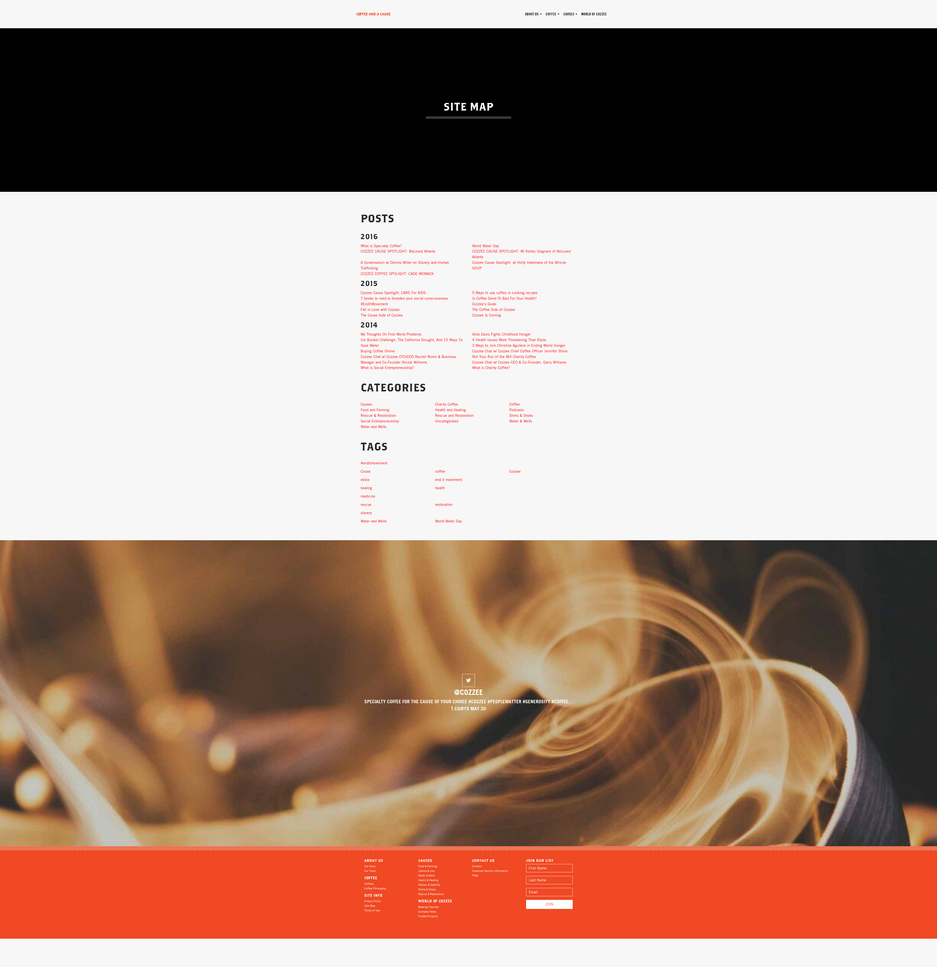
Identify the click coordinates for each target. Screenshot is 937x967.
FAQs (475, 875)
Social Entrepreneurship (380, 421)
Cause (365, 471)
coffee (440, 471)
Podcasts (516, 410)
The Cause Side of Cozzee (382, 315)
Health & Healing (428, 880)
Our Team (370, 871)
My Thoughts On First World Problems (391, 334)
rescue (366, 504)
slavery (366, 513)
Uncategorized (446, 421)
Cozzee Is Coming (486, 315)
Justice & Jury (426, 871)
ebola (365, 480)
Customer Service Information (490, 871)
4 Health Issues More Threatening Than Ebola (509, 340)
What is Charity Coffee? (491, 368)
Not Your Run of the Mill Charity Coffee (504, 357)
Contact (477, 866)
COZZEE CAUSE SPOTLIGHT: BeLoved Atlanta (398, 251)
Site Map (369, 905)
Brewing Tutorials (428, 907)
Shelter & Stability (429, 884)
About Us (532, 14)
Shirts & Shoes (521, 415)
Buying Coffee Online (378, 351)
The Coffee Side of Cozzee (493, 309)
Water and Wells (374, 427)
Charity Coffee (446, 404)
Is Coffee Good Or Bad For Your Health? (504, 298)
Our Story (370, 866)
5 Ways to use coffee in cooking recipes (505, 293)
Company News (427, 911)
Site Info (373, 895)
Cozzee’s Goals (484, 304)
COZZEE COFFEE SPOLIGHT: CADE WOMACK (397, 274)
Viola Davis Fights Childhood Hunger (501, 334)
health (440, 488)
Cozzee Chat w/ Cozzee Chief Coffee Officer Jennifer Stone (520, 351)
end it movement (448, 480)
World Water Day (485, 246)
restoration (443, 504)
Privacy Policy (372, 901)
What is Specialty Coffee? (381, 246)
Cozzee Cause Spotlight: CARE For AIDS (393, 293)
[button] (468, 680)
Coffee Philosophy (375, 888)
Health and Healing (450, 410)
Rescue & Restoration (378, 415)
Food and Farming (375, 410)
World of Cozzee (594, 14)
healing (366, 488)
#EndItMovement (374, 304)
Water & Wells (520, 421)
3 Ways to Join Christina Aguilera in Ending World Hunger (518, 345)
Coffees (369, 884)
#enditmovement (374, 463)
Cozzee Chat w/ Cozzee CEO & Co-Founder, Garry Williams (519, 362)
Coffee (551, 14)
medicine (368, 496)
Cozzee (515, 471)
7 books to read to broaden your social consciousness (404, 298)
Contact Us (483, 861)
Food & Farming (427, 866)
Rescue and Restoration (454, 415)
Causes (569, 14)
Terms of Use (372, 910)
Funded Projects (428, 916)
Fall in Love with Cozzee (380, 309)
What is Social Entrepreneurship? (387, 368)
